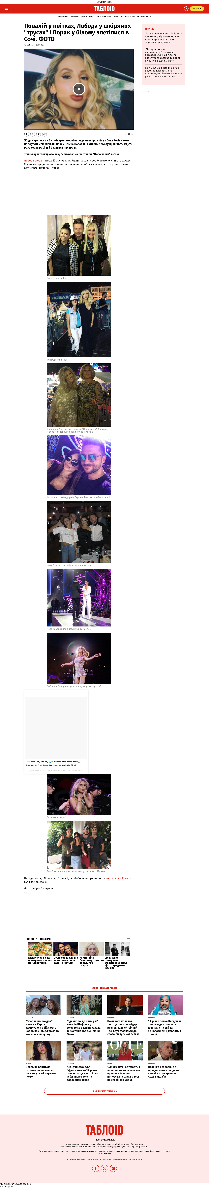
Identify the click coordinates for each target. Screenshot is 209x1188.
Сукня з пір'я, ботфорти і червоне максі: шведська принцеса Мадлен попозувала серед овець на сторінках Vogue (123, 1073)
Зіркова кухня (104, 16)
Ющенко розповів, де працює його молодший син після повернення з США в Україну (163, 1071)
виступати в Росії (116, 878)
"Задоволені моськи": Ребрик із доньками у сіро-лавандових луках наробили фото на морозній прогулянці (163, 38)
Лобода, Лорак (34, 160)
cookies (27, 1184)
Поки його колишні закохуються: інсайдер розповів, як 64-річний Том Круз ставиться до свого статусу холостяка (123, 1028)
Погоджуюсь (7, 1186)
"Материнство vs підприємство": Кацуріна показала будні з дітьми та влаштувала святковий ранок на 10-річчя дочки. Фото (162, 55)
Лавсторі (118, 16)
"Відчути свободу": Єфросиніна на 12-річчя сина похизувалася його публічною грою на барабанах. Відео (82, 1073)
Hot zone (130, 16)
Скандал (74, 16)
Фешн (84, 16)
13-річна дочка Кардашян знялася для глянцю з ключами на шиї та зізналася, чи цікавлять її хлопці (165, 1028)
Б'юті (91, 16)
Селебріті (63, 16)
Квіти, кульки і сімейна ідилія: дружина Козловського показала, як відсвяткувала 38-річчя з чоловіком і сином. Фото (163, 73)
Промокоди (135, 1159)
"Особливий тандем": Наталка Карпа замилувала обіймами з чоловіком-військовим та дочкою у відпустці (42, 1028)
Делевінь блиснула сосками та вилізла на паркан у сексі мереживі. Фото (42, 1071)
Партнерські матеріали (115, 1159)
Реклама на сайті (76, 1159)
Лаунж (149, 28)
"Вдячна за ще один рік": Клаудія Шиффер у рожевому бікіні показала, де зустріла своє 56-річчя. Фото (84, 1028)
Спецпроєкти (144, 16)
